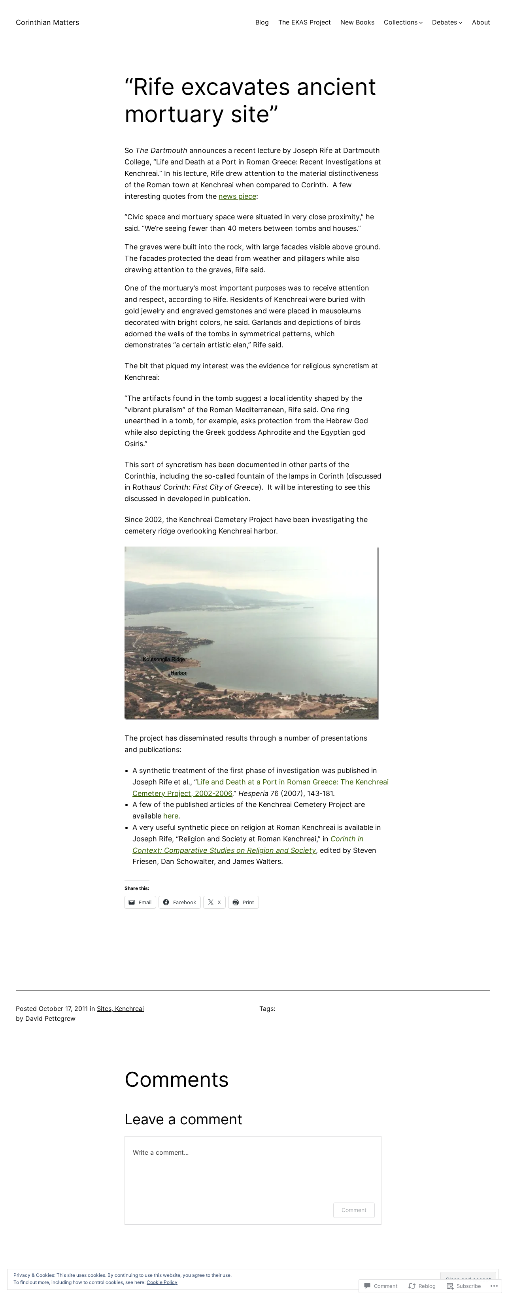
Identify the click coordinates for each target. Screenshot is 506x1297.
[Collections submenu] (421, 23)
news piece (237, 196)
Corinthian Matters (47, 22)
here (170, 816)
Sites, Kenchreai (120, 1008)
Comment (354, 1210)
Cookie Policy (162, 1282)
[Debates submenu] (461, 23)
